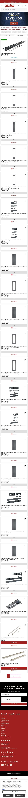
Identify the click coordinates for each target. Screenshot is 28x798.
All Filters (8, 35)
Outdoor (3, 718)
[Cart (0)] (25, 5)
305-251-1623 (7, 747)
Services (3, 728)
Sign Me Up (14, 703)
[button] (2, 5)
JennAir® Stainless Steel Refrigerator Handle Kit (9, 663)
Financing (3, 730)
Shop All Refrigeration (22, 27)
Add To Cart (14, 642)
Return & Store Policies (6, 737)
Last (19, 675)
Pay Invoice (14, 1)
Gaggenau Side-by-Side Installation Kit (8, 53)
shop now (14, 23)
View (14, 60)
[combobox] (20, 35)
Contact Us (3, 735)
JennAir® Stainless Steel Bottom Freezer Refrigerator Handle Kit (12, 637)
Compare (14, 62)
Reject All (8, 795)
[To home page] (9, 6)
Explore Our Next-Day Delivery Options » (14, 2)
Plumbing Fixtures (5, 720)
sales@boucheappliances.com (10, 748)
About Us (3, 733)
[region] (14, 788)
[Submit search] (24, 9)
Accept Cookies (20, 795)
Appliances (8, 27)
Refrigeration (14, 27)
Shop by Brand (4, 726)
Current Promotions (5, 723)
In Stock (3, 721)
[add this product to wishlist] (25, 40)
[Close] (25, 781)
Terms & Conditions (14, 778)
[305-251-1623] (22, 5)
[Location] (18, 5)
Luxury (2, 725)
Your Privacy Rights (14, 791)
